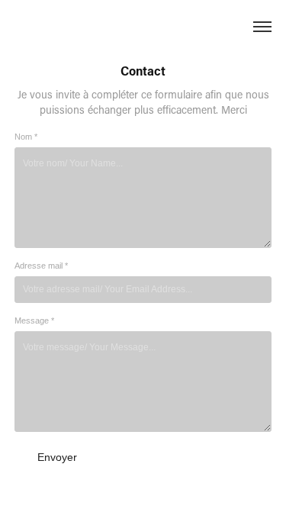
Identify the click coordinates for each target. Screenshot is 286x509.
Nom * (25, 136)
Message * (34, 320)
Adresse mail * (41, 265)
